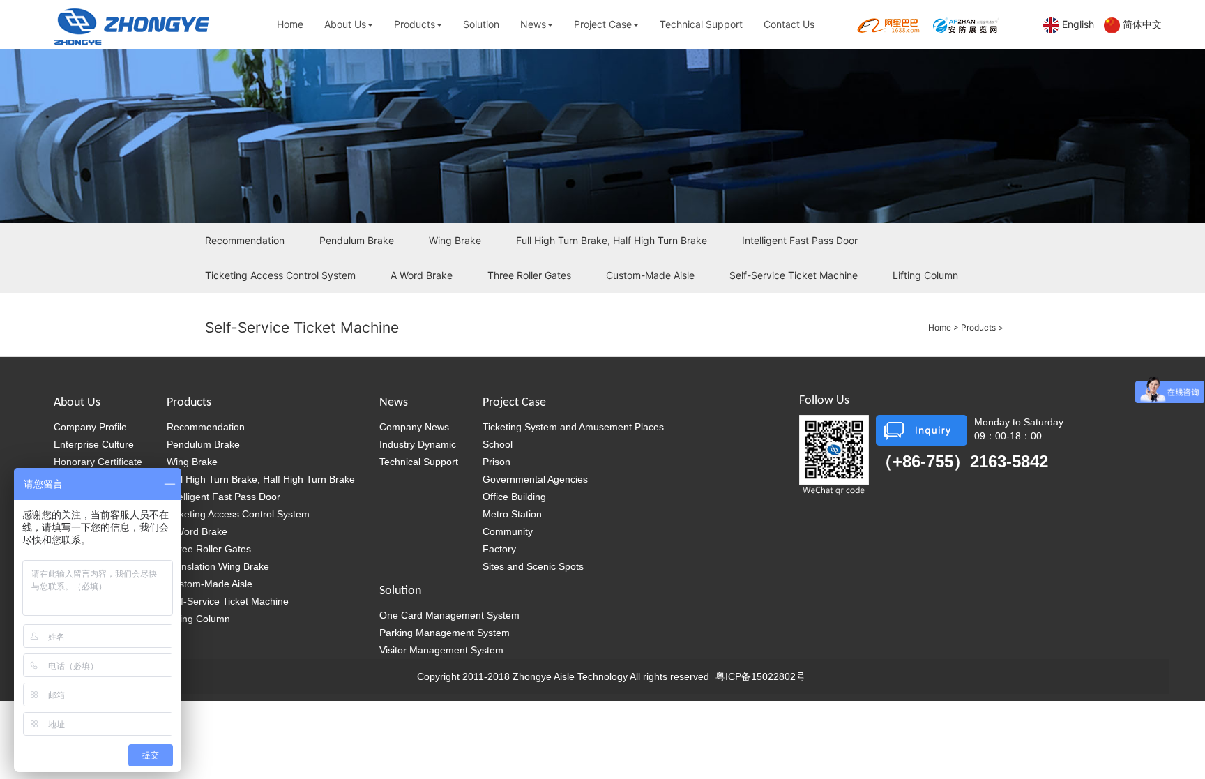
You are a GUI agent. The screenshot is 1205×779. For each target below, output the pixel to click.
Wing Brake (455, 240)
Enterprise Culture (94, 444)
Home (290, 24)
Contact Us (789, 24)
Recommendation (245, 240)
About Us (345, 24)
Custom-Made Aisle (650, 275)
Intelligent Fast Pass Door (800, 240)
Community (508, 531)
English (1078, 24)
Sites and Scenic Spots (533, 566)
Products (414, 24)
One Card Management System (449, 615)
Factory (499, 548)
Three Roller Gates (529, 275)
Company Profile (90, 426)
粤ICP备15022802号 (760, 676)
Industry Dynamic (417, 444)
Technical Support (701, 24)
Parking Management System (444, 632)
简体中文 (1142, 24)
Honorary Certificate (98, 461)
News (533, 24)
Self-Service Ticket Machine (793, 275)
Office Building (514, 496)
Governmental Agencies (535, 479)
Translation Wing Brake (218, 566)
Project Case (603, 24)
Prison (496, 461)
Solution (481, 24)
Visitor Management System (441, 650)
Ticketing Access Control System (280, 275)
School (498, 444)
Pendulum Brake (356, 240)
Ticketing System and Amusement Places (573, 426)
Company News (414, 426)
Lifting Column (925, 275)
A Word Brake (422, 275)
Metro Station (512, 514)
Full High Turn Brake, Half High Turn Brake (611, 240)
